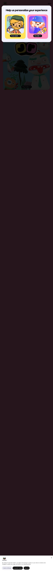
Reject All (26, 568)
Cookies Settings (7, 568)
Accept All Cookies (17, 568)
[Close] (51, 557)
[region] (26, 564)
